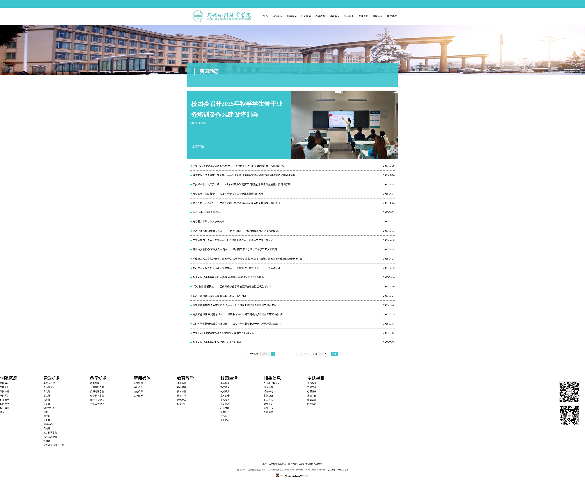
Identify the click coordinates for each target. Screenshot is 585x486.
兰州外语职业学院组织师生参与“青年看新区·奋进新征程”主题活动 (228, 277)
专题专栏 (363, 16)
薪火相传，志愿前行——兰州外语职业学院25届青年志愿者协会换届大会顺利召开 (236, 203)
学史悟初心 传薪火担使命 (206, 212)
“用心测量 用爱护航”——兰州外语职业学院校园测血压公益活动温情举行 (232, 286)
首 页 (265, 16)
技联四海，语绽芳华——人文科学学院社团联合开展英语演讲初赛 (228, 193)
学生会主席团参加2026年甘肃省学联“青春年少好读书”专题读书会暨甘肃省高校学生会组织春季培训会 (247, 258)
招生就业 (349, 16)
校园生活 (378, 16)
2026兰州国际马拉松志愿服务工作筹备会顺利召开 (219, 296)
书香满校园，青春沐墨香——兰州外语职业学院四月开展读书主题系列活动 (233, 240)
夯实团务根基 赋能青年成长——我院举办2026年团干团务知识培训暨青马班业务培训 (238, 314)
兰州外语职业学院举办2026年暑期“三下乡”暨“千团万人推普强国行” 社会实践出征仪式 (239, 166)
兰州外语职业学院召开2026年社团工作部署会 (217, 342)
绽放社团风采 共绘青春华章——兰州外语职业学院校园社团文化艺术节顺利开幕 (236, 231)
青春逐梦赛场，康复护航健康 (208, 221)
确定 (334, 354)
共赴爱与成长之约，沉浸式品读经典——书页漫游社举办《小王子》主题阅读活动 (236, 268)
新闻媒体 (306, 16)
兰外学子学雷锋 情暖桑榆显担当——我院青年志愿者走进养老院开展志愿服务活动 (237, 323)
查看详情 (198, 146)
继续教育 (335, 16)
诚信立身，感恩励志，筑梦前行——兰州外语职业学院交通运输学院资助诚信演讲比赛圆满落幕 (244, 175)
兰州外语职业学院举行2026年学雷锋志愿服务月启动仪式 (223, 333)
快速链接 (392, 16)
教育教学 (320, 16)
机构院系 (292, 16)
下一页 (306, 354)
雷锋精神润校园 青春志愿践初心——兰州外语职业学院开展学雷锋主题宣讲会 (234, 305)
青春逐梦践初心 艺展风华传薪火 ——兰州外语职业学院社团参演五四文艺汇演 (235, 249)
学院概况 (277, 16)
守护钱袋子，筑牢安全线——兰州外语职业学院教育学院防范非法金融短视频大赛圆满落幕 (241, 184)
